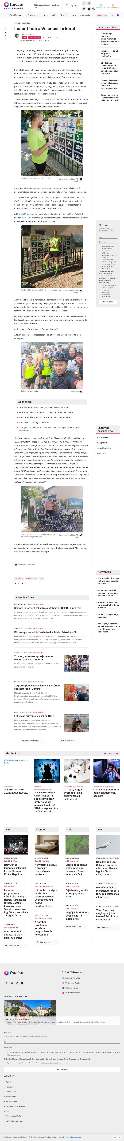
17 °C (73, 6)
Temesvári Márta (27, 34)
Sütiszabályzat (74, 1137)
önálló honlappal (28, 214)
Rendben (117, 1137)
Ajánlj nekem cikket (67, 741)
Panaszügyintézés (13, 1116)
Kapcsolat (10, 1087)
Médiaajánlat (11, 1097)
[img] (13, 4)
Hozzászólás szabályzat (16, 1106)
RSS (7, 1111)
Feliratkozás (108, 302)
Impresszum (11, 1092)
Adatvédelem (11, 1101)
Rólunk (8, 1082)
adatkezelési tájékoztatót (49, 1063)
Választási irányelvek (14, 1121)
